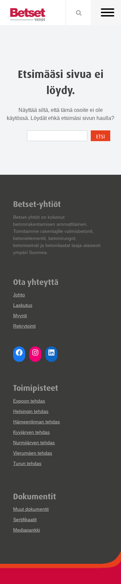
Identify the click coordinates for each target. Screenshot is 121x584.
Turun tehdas (27, 463)
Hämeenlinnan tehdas (36, 421)
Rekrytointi (24, 326)
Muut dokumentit (31, 509)
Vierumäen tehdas (32, 453)
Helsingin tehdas (30, 411)
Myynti (20, 315)
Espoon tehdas (29, 401)
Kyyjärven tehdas (31, 432)
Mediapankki (26, 530)
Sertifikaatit (25, 519)
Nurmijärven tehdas (34, 442)
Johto (19, 294)
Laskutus (22, 305)
